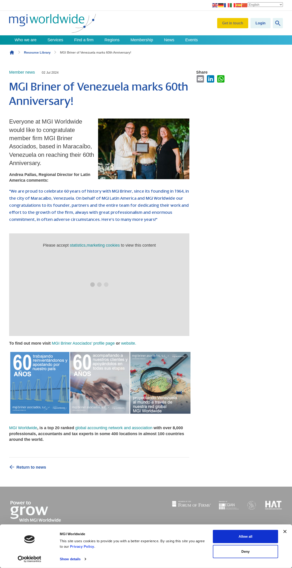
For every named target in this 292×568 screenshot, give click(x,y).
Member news (22, 72)
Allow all (245, 536)
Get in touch (232, 23)
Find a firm (84, 40)
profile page (104, 343)
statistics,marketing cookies (95, 245)
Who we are (25, 40)
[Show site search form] (278, 23)
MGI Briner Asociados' (72, 343)
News (169, 40)
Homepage (12, 52)
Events (191, 40)
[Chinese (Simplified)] (245, 5)
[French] (227, 5)
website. (129, 343)
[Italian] (233, 5)
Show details (70, 559)
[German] (221, 5)
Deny (245, 551)
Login (261, 23)
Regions (112, 40)
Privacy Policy (82, 546)
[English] (215, 5)
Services (55, 40)
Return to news (31, 467)
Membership (141, 40)
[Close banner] (285, 531)
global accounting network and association (113, 428)
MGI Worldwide (23, 428)
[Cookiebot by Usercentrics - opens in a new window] (30, 559)
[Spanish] (239, 5)
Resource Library (37, 52)
